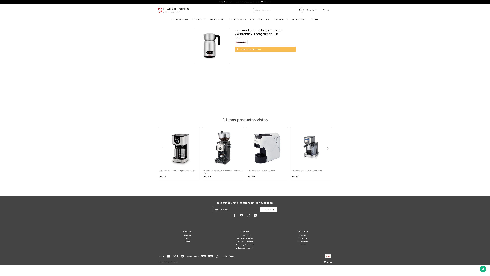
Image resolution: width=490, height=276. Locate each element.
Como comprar (244, 235)
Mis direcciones (303, 242)
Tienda (187, 242)
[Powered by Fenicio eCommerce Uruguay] (328, 262)
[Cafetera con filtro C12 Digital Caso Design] (179, 147)
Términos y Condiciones (245, 245)
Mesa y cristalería (280, 20)
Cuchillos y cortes (217, 20)
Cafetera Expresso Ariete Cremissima (307, 170)
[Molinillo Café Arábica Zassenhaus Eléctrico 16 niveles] (223, 147)
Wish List (302, 245)
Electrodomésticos (180, 20)
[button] (328, 154)
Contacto (187, 238)
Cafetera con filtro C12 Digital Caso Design (177, 170)
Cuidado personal (299, 20)
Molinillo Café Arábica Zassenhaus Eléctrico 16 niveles (223, 171)
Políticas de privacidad (244, 248)
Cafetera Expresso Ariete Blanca (261, 170)
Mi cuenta (302, 235)
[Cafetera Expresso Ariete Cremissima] (311, 147)
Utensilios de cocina (237, 20)
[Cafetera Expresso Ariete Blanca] (267, 147)
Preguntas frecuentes (245, 238)
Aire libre (314, 20)
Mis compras (303, 238)
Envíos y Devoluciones (245, 242)
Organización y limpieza (259, 20)
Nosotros (187, 235)
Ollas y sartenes (199, 20)
